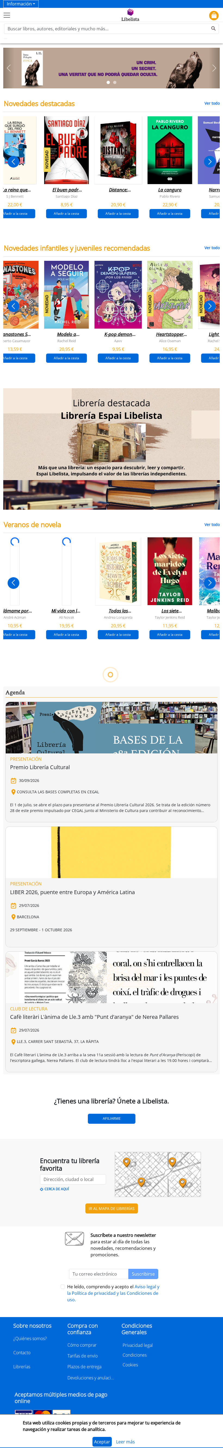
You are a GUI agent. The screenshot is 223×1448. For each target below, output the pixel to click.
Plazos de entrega (84, 1367)
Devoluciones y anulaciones (91, 1378)
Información (19, 4)
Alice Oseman (170, 340)
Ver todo (212, 103)
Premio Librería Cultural (40, 767)
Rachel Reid (66, 340)
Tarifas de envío (82, 1356)
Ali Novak (66, 617)
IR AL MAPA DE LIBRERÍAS (112, 1208)
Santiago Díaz (67, 196)
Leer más (125, 1442)
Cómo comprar (82, 1345)
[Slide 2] (114, 82)
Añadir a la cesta (66, 213)
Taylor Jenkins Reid (170, 617)
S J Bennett (15, 196)
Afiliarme (111, 1118)
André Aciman (15, 617)
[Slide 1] (108, 82)
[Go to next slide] (210, 162)
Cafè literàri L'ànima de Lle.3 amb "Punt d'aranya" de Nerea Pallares (94, 1016)
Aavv (118, 340)
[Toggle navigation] (7, 15)
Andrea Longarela (118, 617)
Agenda (15, 692)
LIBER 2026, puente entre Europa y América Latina (72, 892)
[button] (8, 68)
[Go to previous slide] (13, 162)
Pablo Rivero (170, 196)
